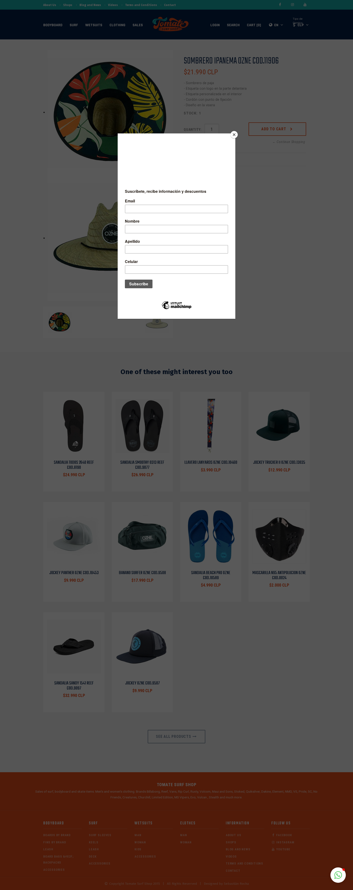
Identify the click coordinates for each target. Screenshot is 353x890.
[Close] (234, 134)
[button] (338, 875)
